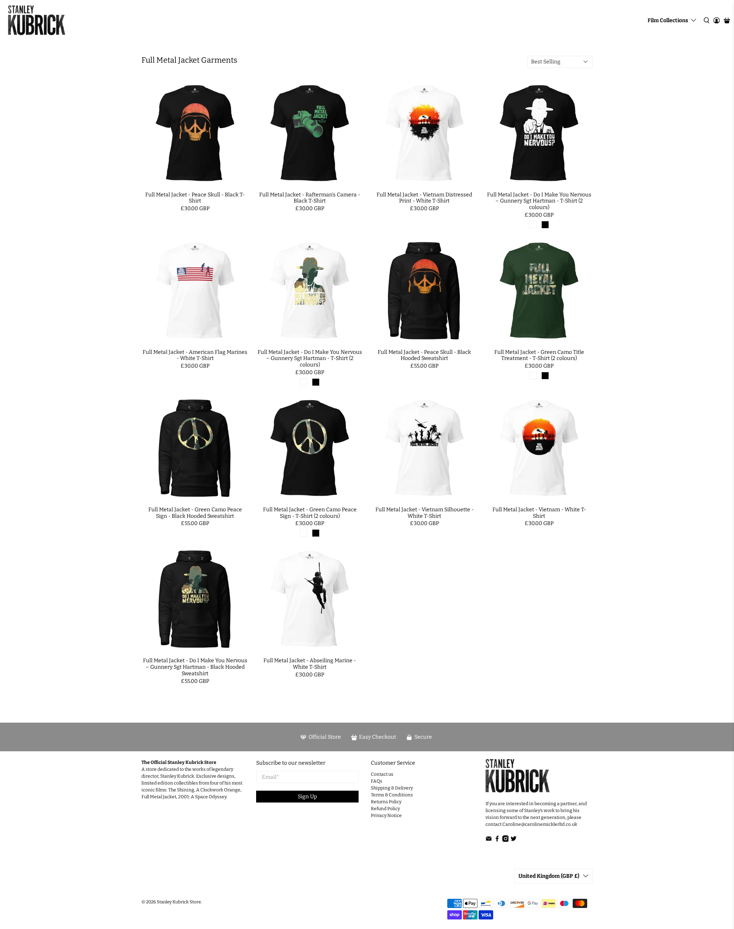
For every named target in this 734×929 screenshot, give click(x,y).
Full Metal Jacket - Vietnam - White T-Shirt (539, 512)
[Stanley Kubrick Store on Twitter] (513, 840)
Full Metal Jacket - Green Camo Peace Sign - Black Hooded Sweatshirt (195, 512)
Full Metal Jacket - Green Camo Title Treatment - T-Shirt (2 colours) (539, 355)
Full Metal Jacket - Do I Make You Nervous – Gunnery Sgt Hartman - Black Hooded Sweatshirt (195, 667)
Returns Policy (386, 801)
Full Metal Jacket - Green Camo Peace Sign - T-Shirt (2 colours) (310, 512)
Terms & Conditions (392, 795)
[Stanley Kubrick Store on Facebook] (497, 840)
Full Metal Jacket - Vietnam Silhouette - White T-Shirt (424, 512)
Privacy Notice (386, 815)
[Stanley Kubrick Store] (36, 20)
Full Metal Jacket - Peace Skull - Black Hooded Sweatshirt (424, 355)
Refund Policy (385, 808)
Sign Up (307, 796)
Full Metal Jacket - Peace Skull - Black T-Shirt (195, 197)
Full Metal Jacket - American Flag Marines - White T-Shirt (195, 355)
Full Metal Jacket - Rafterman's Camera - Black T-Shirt (309, 197)
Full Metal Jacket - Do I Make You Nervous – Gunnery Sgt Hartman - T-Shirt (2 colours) (539, 201)
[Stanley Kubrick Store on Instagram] (505, 840)
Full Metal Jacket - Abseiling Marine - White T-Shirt (309, 663)
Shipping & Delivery (392, 788)
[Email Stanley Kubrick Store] (489, 840)
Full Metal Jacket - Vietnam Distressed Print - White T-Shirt (424, 197)
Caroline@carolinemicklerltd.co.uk (539, 824)
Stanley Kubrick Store (179, 902)
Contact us (382, 774)
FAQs (376, 781)
